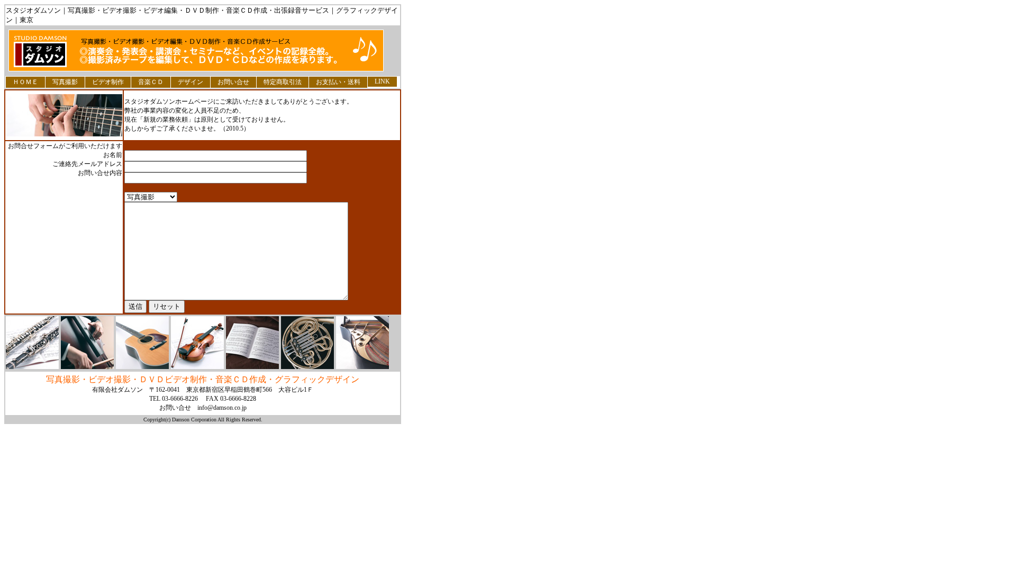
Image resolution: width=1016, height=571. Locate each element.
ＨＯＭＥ (25, 82)
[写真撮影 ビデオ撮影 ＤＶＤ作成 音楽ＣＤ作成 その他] (150, 196)
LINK (382, 81)
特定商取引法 (283, 82)
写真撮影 (65, 82)
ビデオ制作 (108, 82)
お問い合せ (233, 82)
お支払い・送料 (338, 82)
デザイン (190, 82)
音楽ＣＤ (151, 82)
